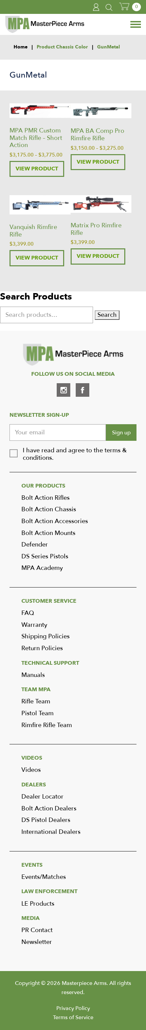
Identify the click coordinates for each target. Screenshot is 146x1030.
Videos (31, 770)
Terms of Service (73, 1017)
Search (107, 315)
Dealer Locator (42, 796)
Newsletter (36, 942)
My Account (96, 7)
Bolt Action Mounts (48, 533)
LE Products (37, 904)
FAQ (27, 613)
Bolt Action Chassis (48, 509)
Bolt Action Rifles (45, 498)
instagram (63, 390)
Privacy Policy (73, 1008)
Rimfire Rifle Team (46, 725)
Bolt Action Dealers (48, 808)
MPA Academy (42, 568)
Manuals (33, 675)
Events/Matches (43, 877)
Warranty (34, 625)
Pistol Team (37, 713)
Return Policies (42, 648)
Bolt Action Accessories (54, 521)
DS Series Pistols (44, 556)
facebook (82, 390)
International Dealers (50, 832)
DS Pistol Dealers (45, 820)
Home (21, 47)
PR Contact (37, 930)
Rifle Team (35, 701)
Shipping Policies (45, 636)
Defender (34, 544)
